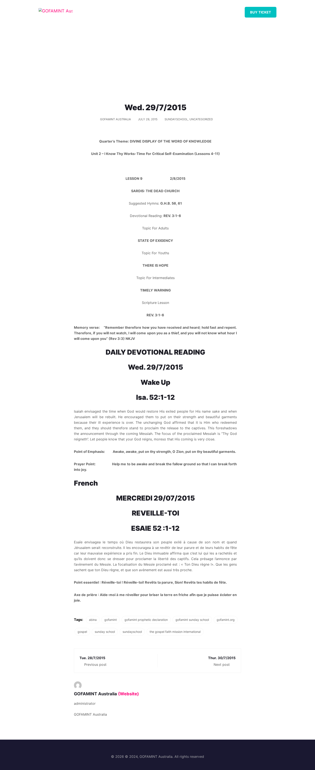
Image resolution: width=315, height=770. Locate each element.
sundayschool (132, 631)
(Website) (128, 693)
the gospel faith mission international (175, 631)
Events (185, 10)
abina (93, 619)
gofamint (110, 619)
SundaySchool (176, 119)
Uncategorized (201, 119)
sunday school (105, 631)
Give (205, 10)
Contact (226, 10)
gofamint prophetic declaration (146, 619)
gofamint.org (226, 619)
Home (113, 10)
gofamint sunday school (192, 619)
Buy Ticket (260, 12)
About (133, 10)
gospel (82, 631)
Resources (159, 10)
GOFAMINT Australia (115, 119)
